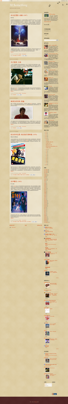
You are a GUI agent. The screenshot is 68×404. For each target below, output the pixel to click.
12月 (47, 139)
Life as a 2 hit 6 (47, 338)
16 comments (24, 126)
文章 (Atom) (14, 227)
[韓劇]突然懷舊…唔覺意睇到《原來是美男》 (53, 339)
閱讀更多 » (12, 91)
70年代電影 (15, 174)
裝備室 (46, 268)
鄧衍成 (23, 221)
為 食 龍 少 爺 (47, 282)
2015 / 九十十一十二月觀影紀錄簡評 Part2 (53, 253)
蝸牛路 (46, 243)
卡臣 (46, 330)
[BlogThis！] (23, 55)
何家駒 (45, 183)
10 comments (24, 173)
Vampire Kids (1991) (48, 365)
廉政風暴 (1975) (50, 77)
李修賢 (21, 174)
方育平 (45, 173)
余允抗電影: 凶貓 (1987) (19, 15)
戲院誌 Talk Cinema (48, 227)
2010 (46, 164)
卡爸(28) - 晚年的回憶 (53, 331)
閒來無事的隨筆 (47, 267)
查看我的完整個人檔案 (47, 21)
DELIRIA (46, 357)
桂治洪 (24, 174)
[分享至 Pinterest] (26, 55)
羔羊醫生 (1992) (16, 181)
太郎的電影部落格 (48, 238)
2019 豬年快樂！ (52, 316)
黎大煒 (45, 210)
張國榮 (45, 192)
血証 (27, 140)
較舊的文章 (39, 225)
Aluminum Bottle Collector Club (50, 300)
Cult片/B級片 (19, 55)
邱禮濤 (45, 187)
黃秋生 (45, 199)
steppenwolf (47, 367)
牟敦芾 (45, 180)
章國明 (45, 196)
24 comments (24, 54)
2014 (46, 133)
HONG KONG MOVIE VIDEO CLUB (50, 364)
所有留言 (46, 385)
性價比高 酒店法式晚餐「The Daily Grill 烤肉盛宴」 (53, 284)
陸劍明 (45, 195)
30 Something (18, 5)
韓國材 (45, 215)
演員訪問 (45, 204)
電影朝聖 (46, 247)
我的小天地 (47, 345)
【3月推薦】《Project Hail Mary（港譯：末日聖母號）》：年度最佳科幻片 (53, 294)
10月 (47, 149)
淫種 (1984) (50, 86)
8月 (46, 152)
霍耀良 (45, 212)
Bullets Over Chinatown (49, 373)
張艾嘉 (45, 191)
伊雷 (44, 177)
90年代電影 (15, 221)
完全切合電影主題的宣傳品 (49, 231)
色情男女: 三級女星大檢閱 (52, 45)
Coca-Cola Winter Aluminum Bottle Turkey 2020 (53, 302)
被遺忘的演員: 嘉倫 (17, 101)
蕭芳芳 (45, 211)
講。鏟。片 (47, 230)
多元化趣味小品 (47, 315)
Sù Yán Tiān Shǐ (48, 292)
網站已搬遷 (46, 346)
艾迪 (44, 181)
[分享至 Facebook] (25, 55)
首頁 (26, 225)
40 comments (24, 93)
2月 (46, 161)
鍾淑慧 (45, 214)
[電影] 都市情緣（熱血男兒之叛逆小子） (53, 261)
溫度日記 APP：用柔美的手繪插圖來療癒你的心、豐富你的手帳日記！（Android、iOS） (51, 240)
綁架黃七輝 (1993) (51, 120)
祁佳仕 (46, 270)
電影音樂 (45, 200)
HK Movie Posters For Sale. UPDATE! (53, 375)
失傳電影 (18, 174)
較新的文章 (12, 225)
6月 (46, 155)
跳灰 (31, 103)
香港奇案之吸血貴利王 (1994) (52, 53)
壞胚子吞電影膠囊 (48, 252)
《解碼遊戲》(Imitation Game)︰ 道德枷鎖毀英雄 (53, 272)
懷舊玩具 (45, 218)
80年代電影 (15, 55)
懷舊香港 (45, 219)
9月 (46, 151)
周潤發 (45, 185)
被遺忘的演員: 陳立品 (51, 61)
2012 (46, 136)
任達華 (18, 221)
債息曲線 (51, 308)
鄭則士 (26, 221)
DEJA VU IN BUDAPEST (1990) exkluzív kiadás (53, 359)
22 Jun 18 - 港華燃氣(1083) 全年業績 (53, 324)
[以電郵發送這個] (22, 55)
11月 (47, 140)
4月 (46, 158)
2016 (46, 132)
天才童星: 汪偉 (16, 62)
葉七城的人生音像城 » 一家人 (49, 234)
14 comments (24, 220)
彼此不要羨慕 (47, 259)
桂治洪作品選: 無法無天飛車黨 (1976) (24, 134)
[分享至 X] (24, 55)
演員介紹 (14, 94)
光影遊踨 (45, 179)
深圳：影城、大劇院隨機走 (49, 228)
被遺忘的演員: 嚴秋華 (51, 94)
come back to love (48, 290)
